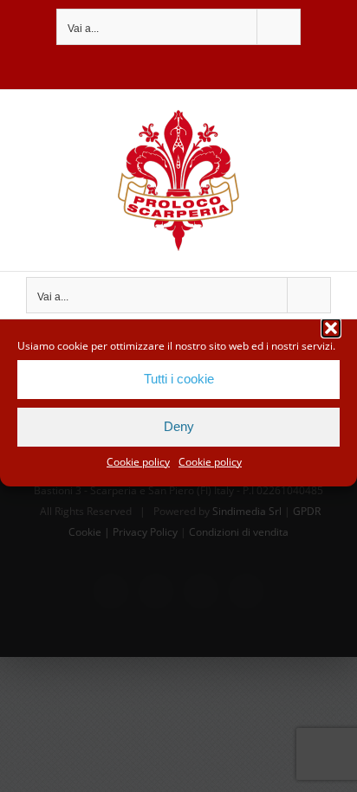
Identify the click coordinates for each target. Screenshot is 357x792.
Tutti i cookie (179, 378)
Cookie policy (138, 461)
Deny (179, 426)
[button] (331, 328)
